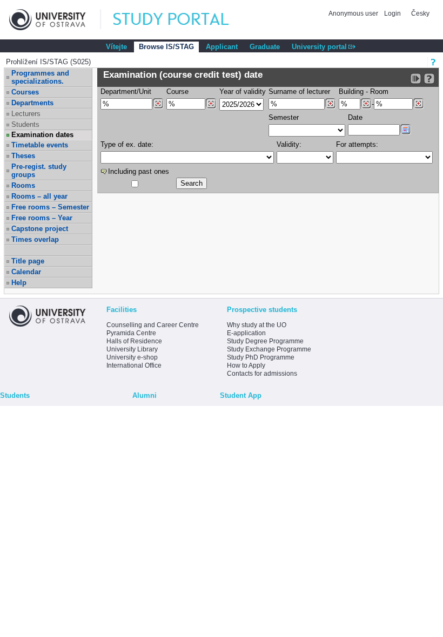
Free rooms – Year (41, 218)
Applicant (222, 47)
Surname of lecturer (299, 91)
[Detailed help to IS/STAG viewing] (429, 78)
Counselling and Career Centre (152, 325)
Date (355, 117)
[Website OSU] (55, 19)
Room (379, 91)
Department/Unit (125, 91)
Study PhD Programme (260, 357)
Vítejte (116, 47)
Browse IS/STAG (166, 47)
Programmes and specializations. (40, 77)
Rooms (23, 185)
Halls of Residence (134, 341)
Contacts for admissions (262, 373)
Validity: (289, 144)
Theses (23, 156)
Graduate (265, 47)
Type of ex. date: (126, 144)
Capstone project (39, 229)
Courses (25, 92)
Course (177, 91)
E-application (246, 333)
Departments (32, 103)
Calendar (26, 272)
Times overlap (35, 239)
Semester (284, 117)
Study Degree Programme (265, 341)
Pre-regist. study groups (38, 170)
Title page (27, 261)
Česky (420, 13)
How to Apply (246, 365)
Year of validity (242, 91)
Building (351, 91)
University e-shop (132, 357)
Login (392, 13)
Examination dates (42, 135)
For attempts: (357, 144)
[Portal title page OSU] (181, 19)
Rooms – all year (39, 196)
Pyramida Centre (131, 333)
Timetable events (39, 145)
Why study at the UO (256, 325)
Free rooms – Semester (50, 207)
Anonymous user (354, 13)
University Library (132, 349)
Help (18, 283)
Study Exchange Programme (269, 349)
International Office (134, 365)
